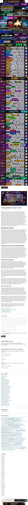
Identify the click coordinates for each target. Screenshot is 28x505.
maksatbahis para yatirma (4, 439)
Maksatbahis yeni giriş (5, 446)
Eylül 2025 (2, 459)
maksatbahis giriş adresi (6, 432)
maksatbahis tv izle (5, 443)
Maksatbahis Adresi (4, 375)
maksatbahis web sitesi (9, 444)
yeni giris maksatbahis (11, 449)
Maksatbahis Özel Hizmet (5, 394)
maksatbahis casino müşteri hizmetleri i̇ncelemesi (18, 428)
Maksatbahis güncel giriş (12, 433)
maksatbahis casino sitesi (5, 429)
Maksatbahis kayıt (13, 309)
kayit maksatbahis (3, 421)
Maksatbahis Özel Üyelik (4, 399)
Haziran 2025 (3, 460)
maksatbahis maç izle (3, 437)
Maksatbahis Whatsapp (16, 444)
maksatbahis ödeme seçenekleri (10, 447)
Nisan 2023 (2, 490)
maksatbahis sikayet (3, 440)
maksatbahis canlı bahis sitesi (5, 427)
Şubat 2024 (3, 478)
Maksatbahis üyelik (23, 447)
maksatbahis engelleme (17, 429)
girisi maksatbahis (10, 418)
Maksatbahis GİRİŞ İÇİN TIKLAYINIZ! (14, 28)
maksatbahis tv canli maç (10, 442)
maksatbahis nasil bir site (12, 438)
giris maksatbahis (17, 418)
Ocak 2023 (2, 494)
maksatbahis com (12, 429)
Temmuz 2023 (3, 486)
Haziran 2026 (3, 457)
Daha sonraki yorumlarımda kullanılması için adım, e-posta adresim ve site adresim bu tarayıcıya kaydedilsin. (14, 333)
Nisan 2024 (2, 475)
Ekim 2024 (2, 468)
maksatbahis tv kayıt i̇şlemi (12, 443)
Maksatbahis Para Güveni (5, 379)
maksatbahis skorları (22, 440)
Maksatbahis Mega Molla (4, 401)
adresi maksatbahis (4, 417)
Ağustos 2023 (3, 485)
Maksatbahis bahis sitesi (13, 424)
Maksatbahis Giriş (20, 430)
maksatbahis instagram (5, 435)
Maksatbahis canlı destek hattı (4, 428)
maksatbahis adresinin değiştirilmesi (23, 421)
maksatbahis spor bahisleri (12, 441)
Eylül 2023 (2, 484)
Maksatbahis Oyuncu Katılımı (5, 405)
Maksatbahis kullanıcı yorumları (5, 436)
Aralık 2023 (2, 480)
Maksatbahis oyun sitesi (23, 438)
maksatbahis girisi (4, 430)
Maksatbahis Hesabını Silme (6, 309)
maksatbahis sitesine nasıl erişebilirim (16, 440)
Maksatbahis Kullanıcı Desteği (5, 380)
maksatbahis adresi (15, 421)
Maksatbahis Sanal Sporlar (5, 389)
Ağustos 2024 (3, 470)
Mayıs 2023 (3, 489)
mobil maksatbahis (22, 448)
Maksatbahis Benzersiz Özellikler (6, 396)
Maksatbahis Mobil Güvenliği (5, 391)
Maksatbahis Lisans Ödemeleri (5, 388)
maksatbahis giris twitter (12, 430)
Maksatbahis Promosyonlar (6, 308)
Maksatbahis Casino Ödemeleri (5, 390)
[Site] (14, 48)
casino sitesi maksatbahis (19, 417)
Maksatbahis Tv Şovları (4, 384)
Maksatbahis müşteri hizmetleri (4, 438)
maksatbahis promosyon (21, 439)
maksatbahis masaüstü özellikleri (19, 436)
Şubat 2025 (3, 463)
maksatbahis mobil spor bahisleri (19, 437)
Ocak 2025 (2, 464)
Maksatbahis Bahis (9, 422)
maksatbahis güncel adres (5, 433)
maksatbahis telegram (19, 441)
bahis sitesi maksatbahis (11, 417)
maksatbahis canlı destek (14, 427)
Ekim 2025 (2, 458)
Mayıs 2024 (3, 474)
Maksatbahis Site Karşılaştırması (6, 385)
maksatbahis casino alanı (11, 428)
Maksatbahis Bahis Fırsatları (5, 404)
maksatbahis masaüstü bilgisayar (12, 436)
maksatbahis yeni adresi (11, 445)
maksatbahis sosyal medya (4, 441)
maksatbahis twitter (19, 443)
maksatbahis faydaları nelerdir (22, 429)
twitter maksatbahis (4, 449)
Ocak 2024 (2, 479)
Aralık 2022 (2, 495)
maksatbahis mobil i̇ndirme (12, 437)
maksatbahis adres (9, 421)
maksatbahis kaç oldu (20, 435)
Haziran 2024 (3, 473)
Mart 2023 (2, 491)
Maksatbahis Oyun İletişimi (5, 383)
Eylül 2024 (2, 469)
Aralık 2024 (2, 465)
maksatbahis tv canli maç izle (17, 442)
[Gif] (14, 78)
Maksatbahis (3, 378)
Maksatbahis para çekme (13, 439)
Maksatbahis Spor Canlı (4, 395)
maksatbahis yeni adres (4, 445)
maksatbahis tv (3, 442)
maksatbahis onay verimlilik (17, 438)
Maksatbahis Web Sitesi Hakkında (6, 400)
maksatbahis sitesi (9, 440)
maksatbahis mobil (8, 437)
